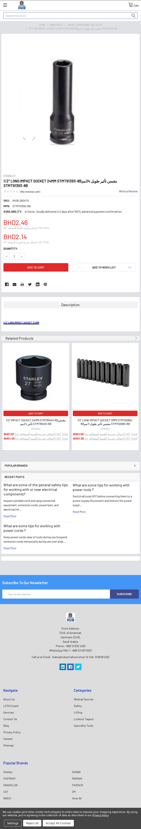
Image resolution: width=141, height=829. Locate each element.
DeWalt (76, 772)
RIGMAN (77, 778)
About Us (9, 699)
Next (135, 338)
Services (8, 712)
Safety (78, 705)
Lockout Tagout (84, 719)
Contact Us (10, 719)
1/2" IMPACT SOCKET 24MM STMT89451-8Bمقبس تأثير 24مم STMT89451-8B (36, 421)
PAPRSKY (9, 778)
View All (77, 798)
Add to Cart (35, 413)
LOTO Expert (11, 705)
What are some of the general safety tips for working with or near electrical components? (35, 489)
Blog (6, 725)
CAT (5, 791)
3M (73, 791)
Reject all (32, 823)
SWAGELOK (10, 785)
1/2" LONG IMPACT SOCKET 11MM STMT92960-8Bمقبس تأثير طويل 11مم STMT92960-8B (105, 421)
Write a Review (128, 191)
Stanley (7, 772)
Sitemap (8, 745)
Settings (13, 823)
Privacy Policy (12, 732)
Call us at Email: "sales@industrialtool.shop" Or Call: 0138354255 (70, 657)
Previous (131, 338)
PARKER (77, 785)
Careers (8, 738)
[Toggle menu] (5, 5)
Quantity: (10, 248)
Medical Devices (83, 699)
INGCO (7, 798)
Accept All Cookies (58, 823)
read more (9, 516)
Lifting (78, 712)
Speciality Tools (83, 725)
